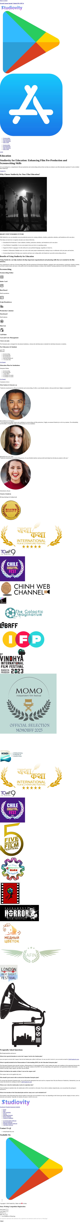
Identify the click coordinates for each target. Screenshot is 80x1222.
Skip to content (3, 0)
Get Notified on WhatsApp (8, 1216)
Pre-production (6, 139)
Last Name (3, 1211)
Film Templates (7, 141)
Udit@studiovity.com (73, 1059)
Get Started (3, 362)
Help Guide (6, 142)
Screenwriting (6, 138)
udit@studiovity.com (26, 1082)
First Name (3, 1209)
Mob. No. (2, 1214)
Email (1, 1213)
